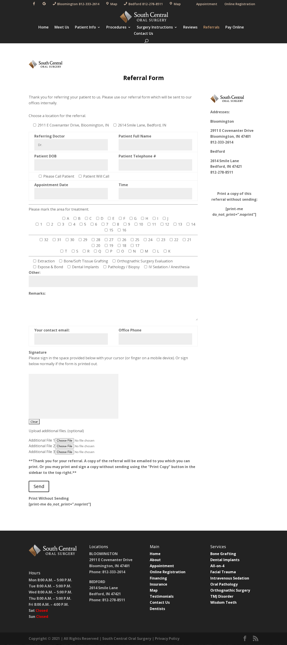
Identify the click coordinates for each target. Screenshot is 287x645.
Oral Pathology (224, 584)
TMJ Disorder (221, 596)
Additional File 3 (42, 451)
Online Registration (239, 4)
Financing (158, 578)
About (155, 559)
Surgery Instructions (155, 28)
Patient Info (85, 28)
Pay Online (234, 28)
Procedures (116, 28)
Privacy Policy (167, 638)
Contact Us (143, 34)
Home (43, 28)
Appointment (206, 4)
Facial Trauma (223, 571)
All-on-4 (217, 565)
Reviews (190, 28)
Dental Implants (224, 559)
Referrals (211, 28)
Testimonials (162, 596)
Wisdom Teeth (223, 602)
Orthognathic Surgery (230, 590)
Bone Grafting (223, 553)
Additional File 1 (42, 440)
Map (154, 590)
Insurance (158, 584)
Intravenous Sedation (229, 578)
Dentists (157, 608)
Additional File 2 (42, 445)
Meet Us (61, 28)
